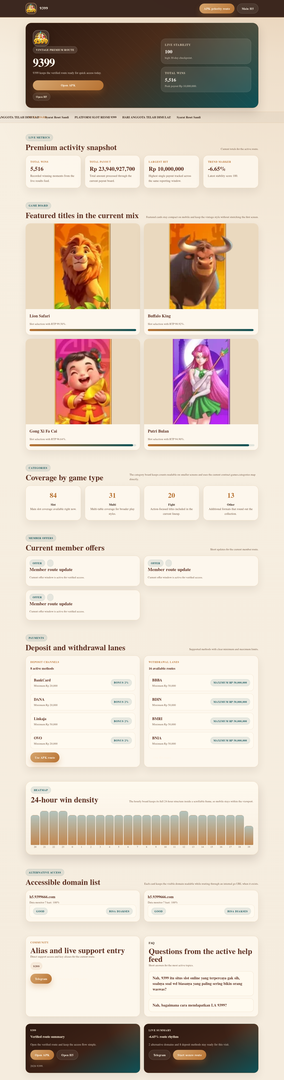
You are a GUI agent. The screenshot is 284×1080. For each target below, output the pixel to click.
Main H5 (248, 8)
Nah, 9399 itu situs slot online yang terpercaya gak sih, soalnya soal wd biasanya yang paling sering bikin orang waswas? (197, 983)
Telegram (41, 979)
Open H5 (41, 97)
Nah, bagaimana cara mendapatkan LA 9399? (190, 1005)
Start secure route (190, 1055)
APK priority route (217, 8)
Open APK (68, 85)
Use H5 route (162, 757)
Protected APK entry (73, 979)
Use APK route (45, 757)
